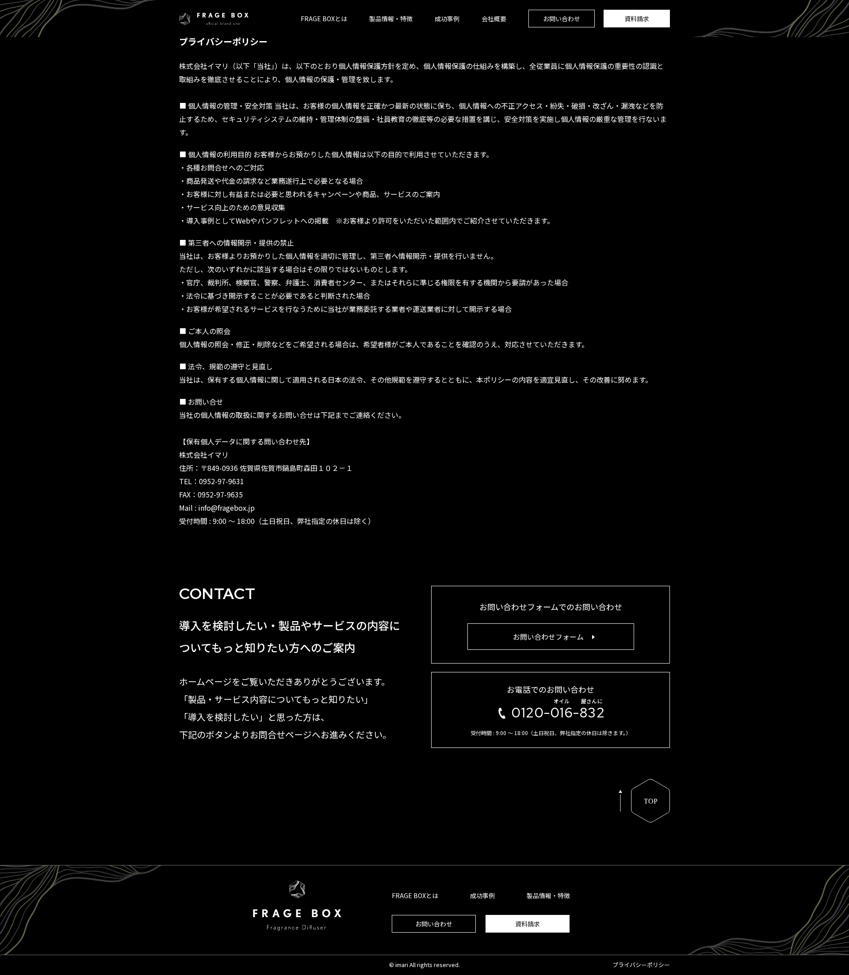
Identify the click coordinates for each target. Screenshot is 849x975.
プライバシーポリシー (641, 964)
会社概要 (494, 18)
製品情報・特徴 (391, 18)
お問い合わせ (561, 18)
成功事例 (447, 18)
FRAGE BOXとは (324, 18)
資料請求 (636, 18)
